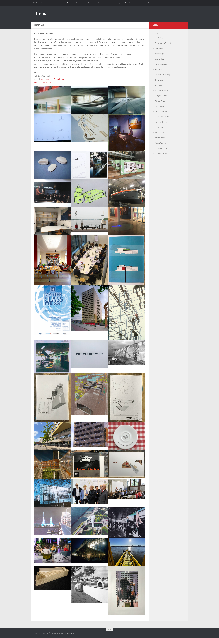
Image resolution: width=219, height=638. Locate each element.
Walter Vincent (160, 138)
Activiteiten (88, 3)
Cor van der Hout (161, 64)
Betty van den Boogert (163, 43)
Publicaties (102, 3)
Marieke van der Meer (163, 90)
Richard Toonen (160, 127)
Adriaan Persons (161, 101)
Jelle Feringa (159, 54)
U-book (127, 3)
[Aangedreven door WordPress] (49, 633)
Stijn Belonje (159, 38)
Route (137, 3)
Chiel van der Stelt (161, 111)
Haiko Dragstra (160, 48)
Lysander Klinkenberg (162, 75)
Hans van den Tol (161, 122)
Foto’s (76, 3)
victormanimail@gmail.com (52, 79)
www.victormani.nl (42, 82)
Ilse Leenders (159, 80)
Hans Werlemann (161, 148)
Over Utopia (45, 3)
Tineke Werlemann (161, 153)
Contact (146, 3)
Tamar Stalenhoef (161, 106)
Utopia (40, 14)
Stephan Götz (159, 59)
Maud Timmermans (162, 117)
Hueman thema (69, 633)
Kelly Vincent (159, 132)
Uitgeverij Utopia (115, 3)
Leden (67, 3)
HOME (34, 3)
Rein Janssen (159, 69)
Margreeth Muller (161, 96)
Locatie (57, 3)
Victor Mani (159, 85)
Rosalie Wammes (161, 143)
